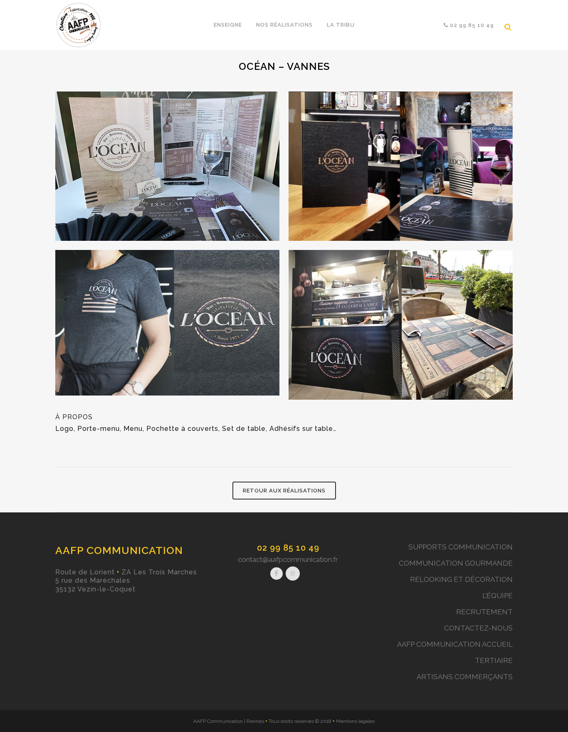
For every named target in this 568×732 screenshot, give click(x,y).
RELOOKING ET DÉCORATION (461, 579)
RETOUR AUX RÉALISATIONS (284, 490)
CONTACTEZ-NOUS (478, 628)
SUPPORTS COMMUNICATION (460, 547)
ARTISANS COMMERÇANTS (465, 677)
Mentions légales (355, 721)
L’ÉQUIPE (497, 595)
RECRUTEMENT (484, 612)
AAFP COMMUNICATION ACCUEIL (455, 644)
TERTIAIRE (494, 660)
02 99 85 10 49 (288, 548)
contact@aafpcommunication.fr (288, 559)
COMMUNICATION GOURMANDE (456, 563)
